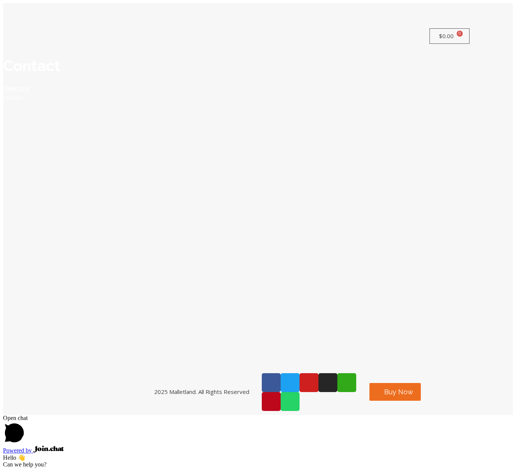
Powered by (18, 450)
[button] (395, 392)
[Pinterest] (271, 401)
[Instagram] (327, 382)
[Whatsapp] (290, 401)
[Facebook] (271, 382)
